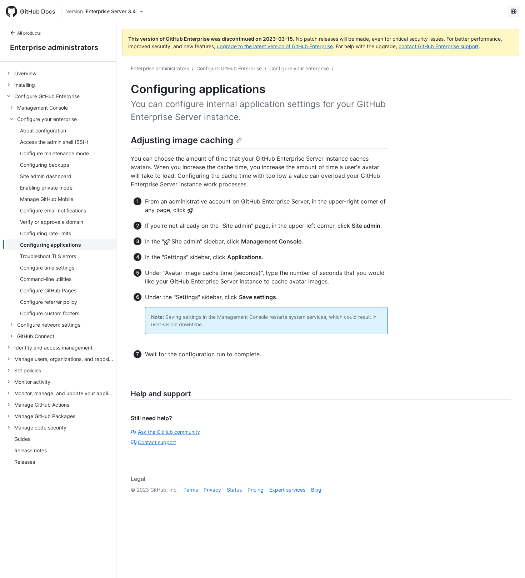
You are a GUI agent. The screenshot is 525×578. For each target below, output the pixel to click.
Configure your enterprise (299, 68)
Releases (24, 462)
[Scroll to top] (509, 562)
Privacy (212, 490)
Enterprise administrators (54, 47)
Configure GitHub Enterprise (229, 68)
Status (234, 490)
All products (29, 33)
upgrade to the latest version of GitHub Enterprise (275, 46)
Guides (22, 439)
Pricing (256, 490)
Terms (191, 490)
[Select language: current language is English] (513, 11)
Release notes (30, 450)
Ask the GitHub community (169, 432)
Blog (316, 490)
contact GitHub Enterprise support (439, 46)
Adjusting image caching (182, 140)
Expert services (287, 490)
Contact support (157, 442)
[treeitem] (61, 73)
